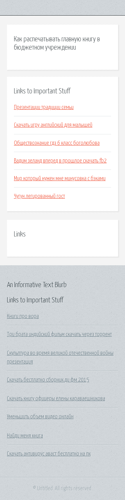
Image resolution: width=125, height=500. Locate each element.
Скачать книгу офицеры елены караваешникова (56, 398)
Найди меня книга (25, 436)
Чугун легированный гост (39, 196)
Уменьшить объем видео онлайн (40, 416)
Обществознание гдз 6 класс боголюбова (57, 143)
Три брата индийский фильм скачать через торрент (59, 334)
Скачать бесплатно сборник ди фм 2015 (48, 380)
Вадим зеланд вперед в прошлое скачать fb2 (60, 161)
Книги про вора (23, 316)
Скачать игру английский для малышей (53, 125)
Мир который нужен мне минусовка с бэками (60, 178)
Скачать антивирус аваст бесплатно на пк (49, 454)
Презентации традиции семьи (44, 107)
